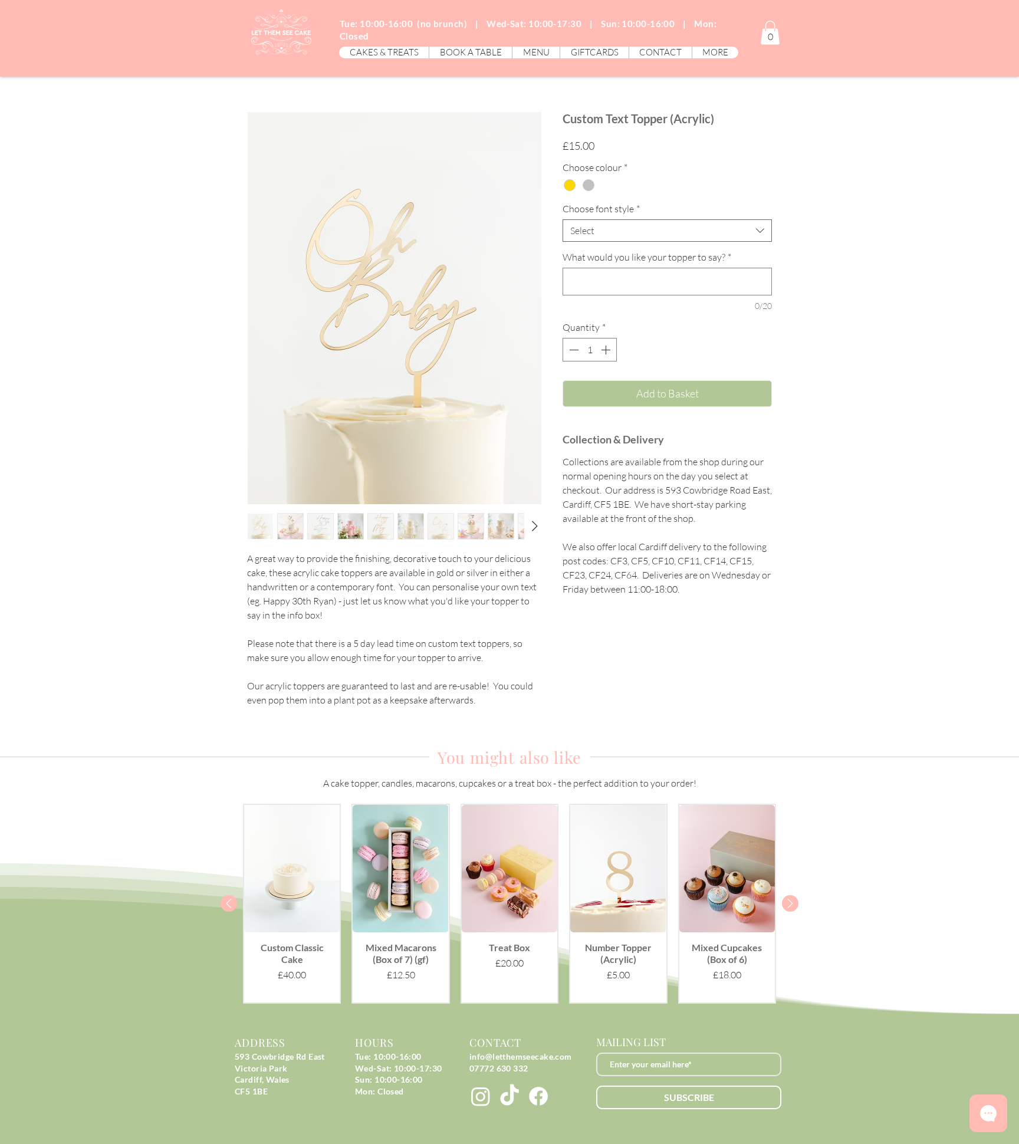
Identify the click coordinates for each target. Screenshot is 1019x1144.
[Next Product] (790, 903)
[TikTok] (509, 1096)
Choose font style (601, 209)
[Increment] (607, 349)
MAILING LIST (631, 1042)
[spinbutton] (590, 349)
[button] (384, 52)
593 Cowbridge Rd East (280, 1056)
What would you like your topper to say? (647, 257)
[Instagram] (480, 1096)
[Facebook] (538, 1096)
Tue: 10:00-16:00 (376, 23)
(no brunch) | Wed (460, 23)
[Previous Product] (229, 903)
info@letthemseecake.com (520, 1056)
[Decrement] (572, 349)
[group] (509, 904)
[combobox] (667, 230)
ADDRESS (260, 1042)
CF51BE (251, 1091)
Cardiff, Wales (262, 1079)
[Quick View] (292, 869)
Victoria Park (261, 1068)
